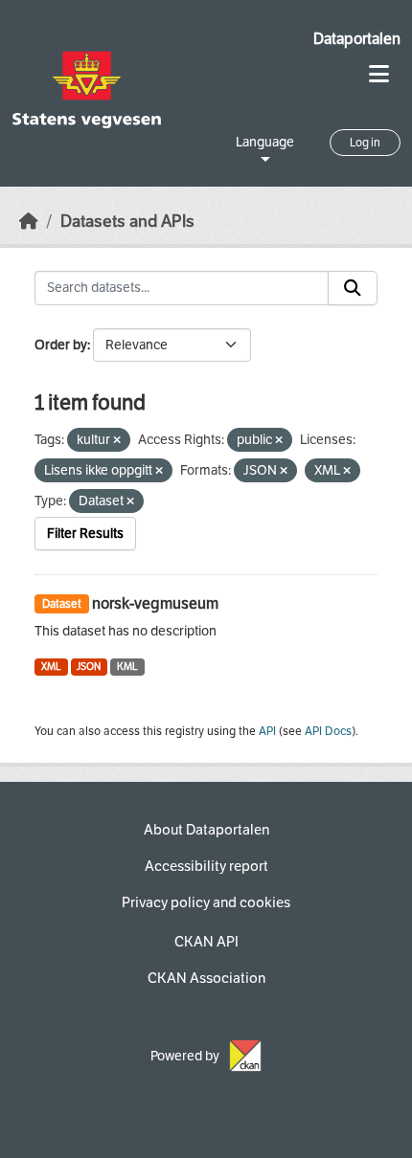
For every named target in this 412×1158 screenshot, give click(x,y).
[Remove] (117, 440)
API (267, 731)
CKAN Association (206, 978)
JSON (89, 666)
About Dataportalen (206, 829)
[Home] (28, 222)
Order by (60, 345)
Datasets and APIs (127, 222)
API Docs (328, 731)
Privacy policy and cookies (206, 902)
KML (127, 666)
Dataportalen (357, 39)
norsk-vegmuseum (155, 603)
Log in (365, 142)
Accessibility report (206, 866)
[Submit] (353, 288)
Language (265, 142)
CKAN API (206, 941)
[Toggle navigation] (379, 74)
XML (51, 666)
